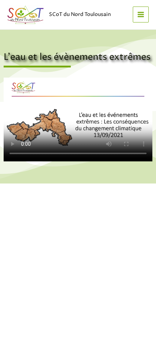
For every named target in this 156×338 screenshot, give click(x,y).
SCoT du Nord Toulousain (80, 14)
